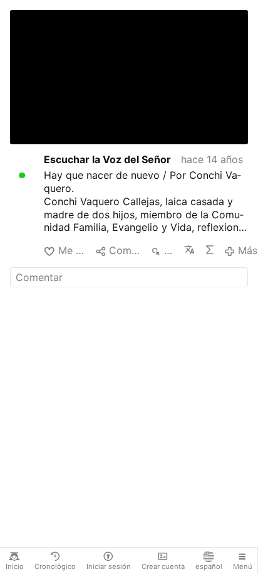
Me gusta (71, 250)
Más (247, 250)
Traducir (189, 249)
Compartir (124, 250)
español (208, 566)
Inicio (15, 566)
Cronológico (55, 566)
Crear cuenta (163, 566)
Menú (242, 566)
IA (209, 249)
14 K (169, 250)
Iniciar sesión (108, 566)
